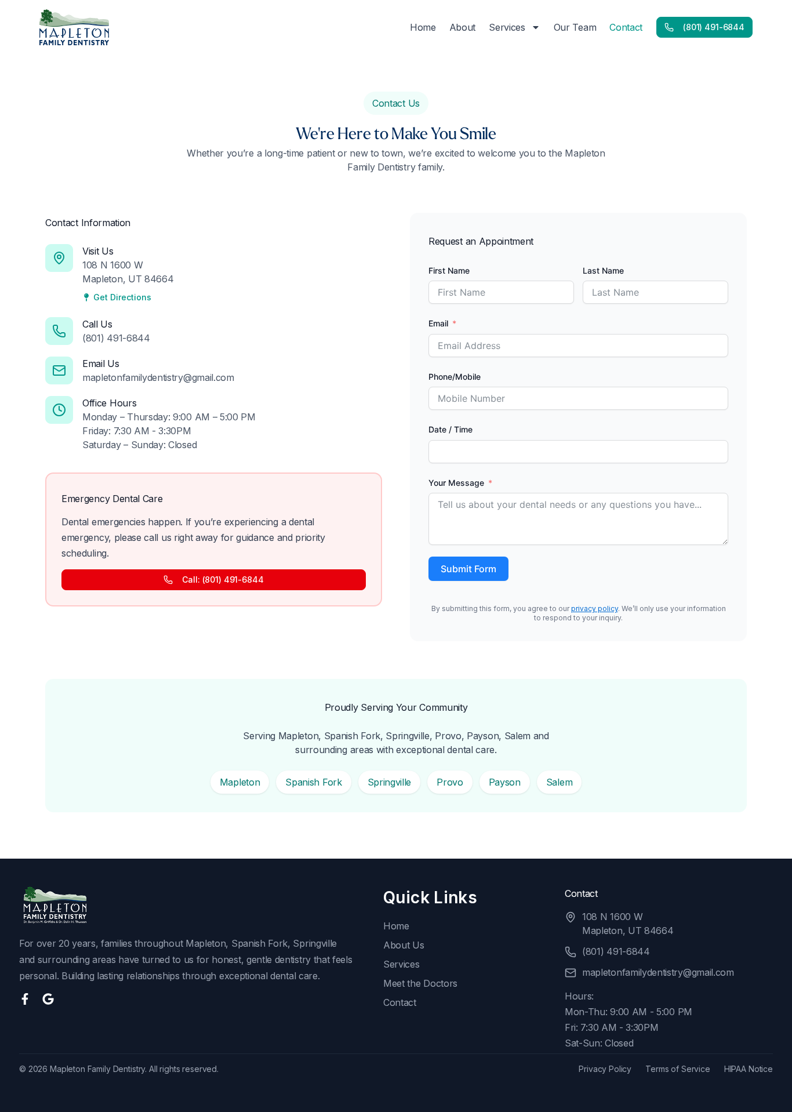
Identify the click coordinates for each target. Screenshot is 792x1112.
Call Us (97, 324)
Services (507, 27)
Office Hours (109, 403)
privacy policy (594, 608)
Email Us (100, 363)
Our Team (575, 27)
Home (423, 27)
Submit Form (468, 569)
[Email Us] (59, 370)
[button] (240, 782)
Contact (625, 27)
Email (438, 323)
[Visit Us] (59, 258)
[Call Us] (59, 331)
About (462, 27)
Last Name (603, 270)
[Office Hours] (59, 410)
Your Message (456, 483)
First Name (449, 270)
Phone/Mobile (454, 376)
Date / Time (450, 429)
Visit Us (98, 251)
